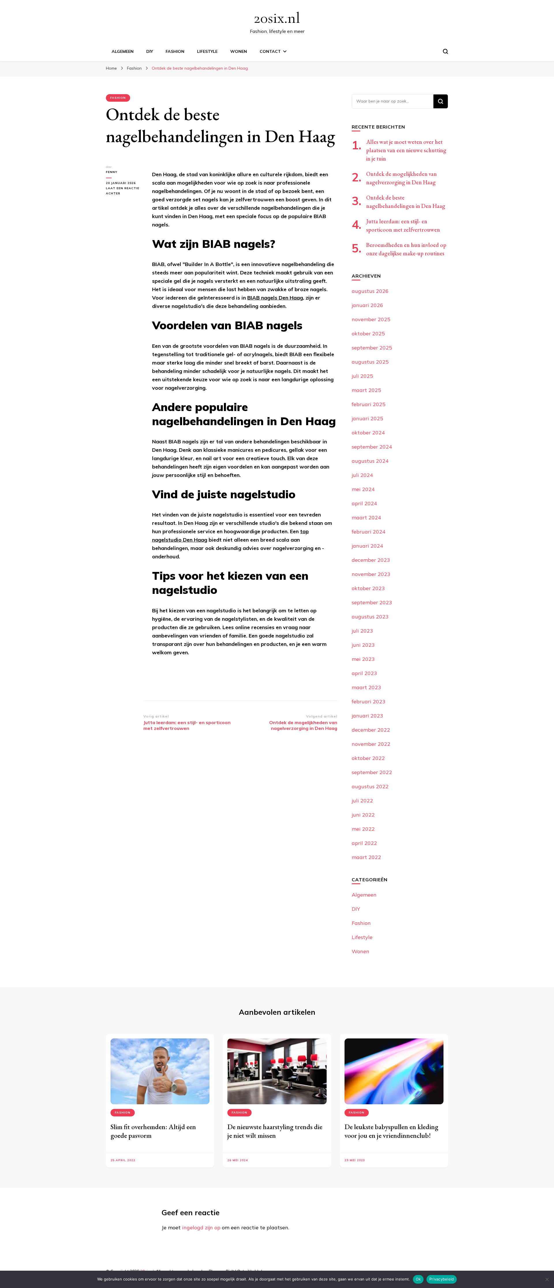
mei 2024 (363, 489)
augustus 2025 (370, 361)
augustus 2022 (370, 786)
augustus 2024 (370, 461)
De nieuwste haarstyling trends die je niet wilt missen (274, 1131)
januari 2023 (367, 715)
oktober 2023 (368, 588)
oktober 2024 (368, 432)
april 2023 (364, 673)
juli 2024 (362, 475)
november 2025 (371, 319)
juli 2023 (362, 630)
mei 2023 (363, 659)
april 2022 (364, 843)
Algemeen (123, 51)
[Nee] (547, 1279)
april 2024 (364, 503)
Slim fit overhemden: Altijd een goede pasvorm (153, 1131)
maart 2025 (366, 390)
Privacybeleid (441, 1279)
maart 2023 (366, 687)
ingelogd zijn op (201, 1227)
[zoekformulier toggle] (445, 51)
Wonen (238, 51)
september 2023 (372, 602)
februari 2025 (368, 404)
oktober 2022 (368, 758)
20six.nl (277, 17)
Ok (418, 1279)
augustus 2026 (370, 291)
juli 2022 (362, 800)
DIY (149, 51)
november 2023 (371, 574)
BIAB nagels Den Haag (275, 297)
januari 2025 (367, 418)
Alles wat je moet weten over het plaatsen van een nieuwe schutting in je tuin (406, 150)
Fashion (175, 51)
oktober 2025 (368, 333)
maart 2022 (366, 857)
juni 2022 (363, 814)
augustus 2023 (370, 616)
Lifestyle (207, 51)
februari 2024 (368, 531)
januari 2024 (367, 545)
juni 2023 (363, 645)
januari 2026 (367, 305)
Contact (270, 51)
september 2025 (372, 347)
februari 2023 (368, 701)
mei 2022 (363, 829)
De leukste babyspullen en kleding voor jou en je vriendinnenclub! (391, 1131)
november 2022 (371, 744)
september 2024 (372, 446)
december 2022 (371, 729)
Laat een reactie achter (124, 191)
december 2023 (371, 560)
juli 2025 (362, 376)
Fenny (111, 172)
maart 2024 (366, 517)
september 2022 (372, 772)
